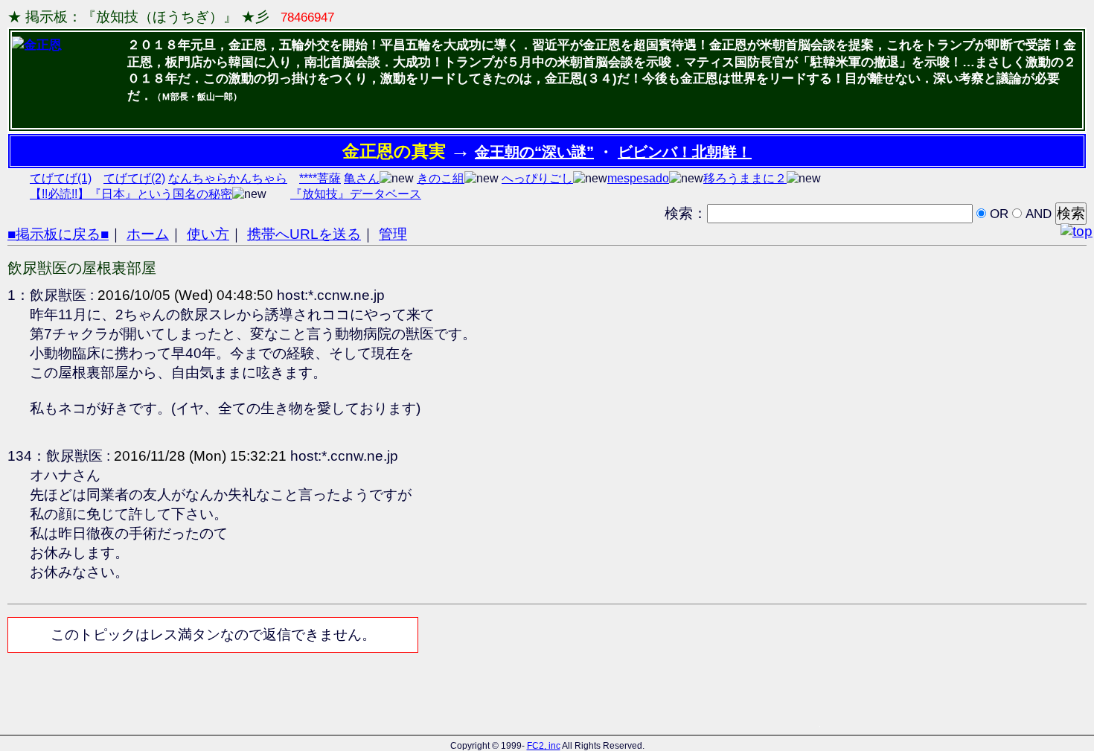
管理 (393, 234)
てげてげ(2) (134, 178)
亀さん (362, 178)
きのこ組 (440, 178)
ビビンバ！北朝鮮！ (685, 152)
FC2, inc (543, 746)
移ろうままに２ (745, 178)
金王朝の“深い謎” (534, 152)
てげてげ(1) (61, 178)
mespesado (638, 178)
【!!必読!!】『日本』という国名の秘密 (131, 194)
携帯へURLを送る (304, 234)
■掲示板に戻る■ (58, 234)
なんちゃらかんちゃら (227, 178)
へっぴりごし (537, 178)
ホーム (148, 234)
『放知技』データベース (355, 194)
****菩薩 (320, 178)
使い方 (208, 234)
